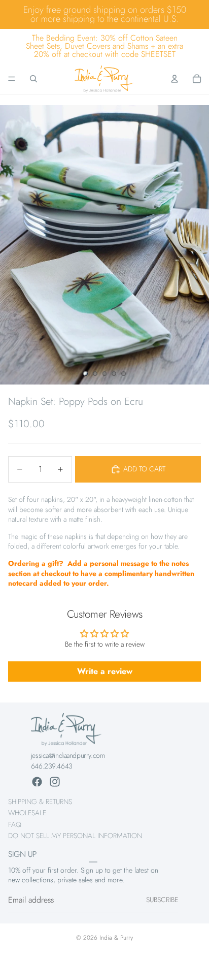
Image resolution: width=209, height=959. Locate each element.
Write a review (104, 671)
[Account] (174, 79)
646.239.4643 (52, 766)
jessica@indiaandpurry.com (68, 755)
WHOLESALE (27, 813)
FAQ (14, 824)
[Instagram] (55, 782)
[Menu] (11, 78)
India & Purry (116, 937)
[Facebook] (37, 782)
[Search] (33, 79)
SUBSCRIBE (162, 899)
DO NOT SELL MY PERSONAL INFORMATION (75, 835)
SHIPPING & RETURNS (40, 801)
